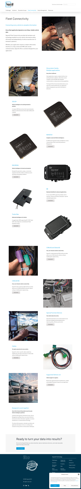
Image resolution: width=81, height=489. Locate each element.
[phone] (28, 485)
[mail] (23, 485)
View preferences (74, 485)
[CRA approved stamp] (32, 461)
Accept (55, 485)
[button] (78, 474)
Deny (65, 485)
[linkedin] (26, 485)
